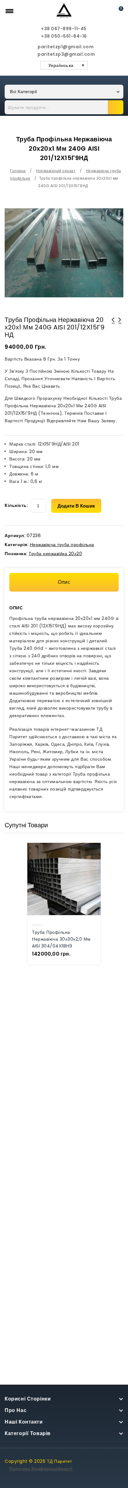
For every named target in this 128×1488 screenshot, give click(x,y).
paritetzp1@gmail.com (64, 47)
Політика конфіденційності (41, 1469)
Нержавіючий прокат (55, 170)
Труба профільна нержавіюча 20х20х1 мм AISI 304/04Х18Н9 (120, 327)
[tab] (64, 582)
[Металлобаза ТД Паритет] (64, 10)
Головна (18, 170)
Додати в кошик (76, 506)
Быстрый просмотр (57, 871)
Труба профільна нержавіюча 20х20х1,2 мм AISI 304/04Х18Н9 (113, 327)
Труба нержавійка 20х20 (55, 553)
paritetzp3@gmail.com (64, 54)
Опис (64, 582)
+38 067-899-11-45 (64, 29)
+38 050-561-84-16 (64, 36)
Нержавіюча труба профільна (62, 544)
